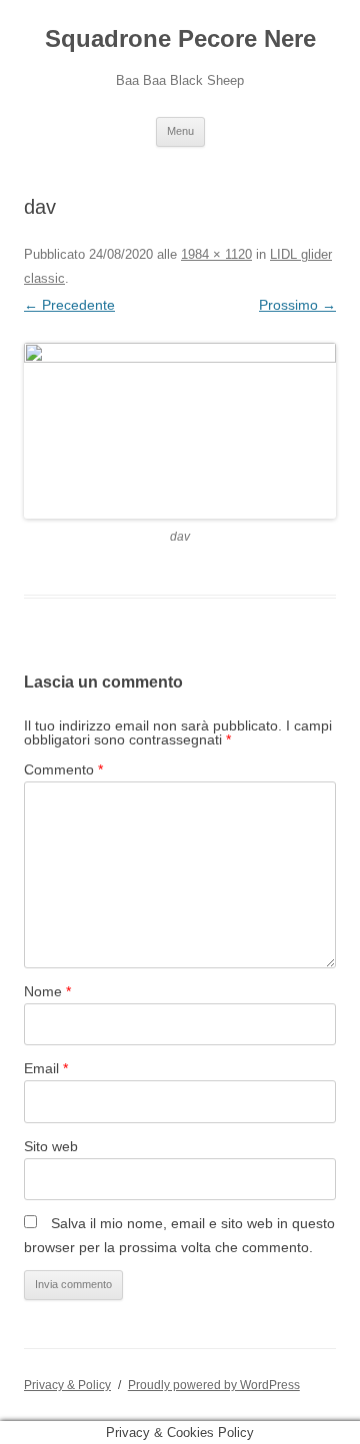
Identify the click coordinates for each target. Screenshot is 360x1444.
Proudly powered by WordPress (214, 1385)
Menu (180, 131)
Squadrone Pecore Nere (180, 38)
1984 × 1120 (216, 254)
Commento (63, 769)
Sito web (51, 1146)
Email (46, 1068)
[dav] (180, 431)
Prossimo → (297, 305)
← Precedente (69, 305)
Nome (47, 991)
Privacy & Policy (67, 1385)
